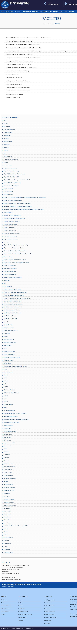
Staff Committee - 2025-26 (11, 330)
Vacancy (6, 529)
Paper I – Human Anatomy (11, 168)
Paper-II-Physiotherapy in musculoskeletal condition (18, 206)
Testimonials (7, 514)
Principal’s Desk (5, 608)
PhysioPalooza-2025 (9, 443)
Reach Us (71, 11)
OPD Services (7, 440)
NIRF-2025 (7, 458)
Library (6, 546)
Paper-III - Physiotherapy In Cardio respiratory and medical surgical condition (24, 209)
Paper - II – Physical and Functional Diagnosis (15, 292)
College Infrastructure (10, 431)
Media (11, 11)
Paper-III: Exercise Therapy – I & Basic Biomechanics (17, 180)
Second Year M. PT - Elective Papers (13, 301)
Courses (6, 150)
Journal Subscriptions (9, 466)
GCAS (5, 348)
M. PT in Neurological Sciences (12, 310)
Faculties (6, 540)
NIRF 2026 (6, 452)
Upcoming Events (8, 552)
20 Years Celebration (9, 410)
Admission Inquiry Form (10, 342)
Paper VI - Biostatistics (10, 230)
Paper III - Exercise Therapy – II (12, 221)
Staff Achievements (9, 327)
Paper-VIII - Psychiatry (10, 265)
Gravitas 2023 (7, 437)
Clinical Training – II (9, 194)
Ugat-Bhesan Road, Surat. (54, 4)
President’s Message (6, 605)
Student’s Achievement (50, 617)
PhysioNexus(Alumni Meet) (11, 416)
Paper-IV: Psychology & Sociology (12, 182)
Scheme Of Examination (10, 268)
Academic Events (8, 425)
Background (7, 126)
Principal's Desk (8, 132)
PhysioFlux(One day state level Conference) (15, 413)
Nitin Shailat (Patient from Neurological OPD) (16, 526)
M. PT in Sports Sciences (10, 316)
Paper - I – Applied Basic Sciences (12, 289)
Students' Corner (8, 484)
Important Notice (8, 404)
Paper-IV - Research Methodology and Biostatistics (17, 298)
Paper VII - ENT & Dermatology (12, 233)
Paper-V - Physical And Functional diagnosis (15, 259)
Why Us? (6, 532)
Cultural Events (8, 434)
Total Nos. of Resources (10, 478)
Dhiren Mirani (7, 520)
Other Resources (8, 475)
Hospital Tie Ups (8, 324)
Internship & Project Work (11, 159)
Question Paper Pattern (10, 274)
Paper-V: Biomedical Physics (11, 185)
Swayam (6, 395)
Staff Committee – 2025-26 (25, 614)
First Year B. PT (8, 165)
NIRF (66, 11)
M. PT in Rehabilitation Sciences (12, 313)
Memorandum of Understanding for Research (15, 366)
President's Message (9, 129)
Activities (6, 147)
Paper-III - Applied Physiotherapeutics (14, 295)
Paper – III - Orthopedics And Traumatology (15, 251)
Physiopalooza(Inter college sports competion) (16, 419)
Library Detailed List (9, 469)
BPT (5, 153)
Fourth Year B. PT (8, 191)
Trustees (6, 138)
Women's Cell (7, 511)
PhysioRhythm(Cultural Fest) (11, 422)
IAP (5, 384)
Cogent (6, 375)
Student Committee (9, 499)
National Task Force (9, 490)
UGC (5, 398)
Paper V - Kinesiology (9, 227)
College (6, 123)
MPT (5, 283)
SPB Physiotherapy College (16, 628)
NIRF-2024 (7, 455)
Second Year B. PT (8, 212)
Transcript (7, 280)
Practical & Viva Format (10, 271)
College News (7, 363)
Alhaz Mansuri (7, 517)
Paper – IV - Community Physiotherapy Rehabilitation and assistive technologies (25, 197)
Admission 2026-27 (58, 11)
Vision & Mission (8, 141)
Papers (6, 162)
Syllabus (6, 336)
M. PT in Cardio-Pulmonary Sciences (13, 304)
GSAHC (6, 381)
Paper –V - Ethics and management (13, 200)
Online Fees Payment (9, 390)
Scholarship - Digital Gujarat (11, 392)
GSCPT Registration (9, 354)
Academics (17, 11)
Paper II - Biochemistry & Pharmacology (14, 218)
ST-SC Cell (6, 496)
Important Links (47, 11)
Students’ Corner (26, 11)
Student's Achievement (10, 505)
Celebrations (7, 428)
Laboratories (7, 543)
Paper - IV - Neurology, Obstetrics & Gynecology (16, 245)
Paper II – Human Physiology (11, 171)
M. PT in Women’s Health (10, 319)
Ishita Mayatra (8, 523)
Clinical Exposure (8, 537)
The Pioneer (7, 135)
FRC (5, 378)
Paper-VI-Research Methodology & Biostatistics (16, 262)
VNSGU (6, 401)
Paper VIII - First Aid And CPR (11, 177)
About (7, 11)
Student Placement (9, 502)
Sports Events (7, 446)
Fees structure (8, 345)
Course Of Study (8, 156)
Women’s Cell (47, 620)
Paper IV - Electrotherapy (10, 224)
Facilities (6, 322)
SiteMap (6, 481)
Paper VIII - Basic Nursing (10, 236)
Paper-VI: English (8, 188)
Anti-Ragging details (9, 487)
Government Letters (9, 351)
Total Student (7, 508)
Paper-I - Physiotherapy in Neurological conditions (17, 203)
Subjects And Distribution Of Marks (13, 277)
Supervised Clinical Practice (11, 239)
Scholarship (7, 493)
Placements (7, 549)
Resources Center (37, 11)
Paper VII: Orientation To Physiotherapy (14, 174)
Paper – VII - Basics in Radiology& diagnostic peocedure (18, 253)
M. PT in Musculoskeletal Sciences (12, 307)
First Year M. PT (8, 286)
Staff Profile (7, 333)
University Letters (8, 360)
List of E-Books (8, 472)
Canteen (6, 534)
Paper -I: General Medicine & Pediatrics (14, 248)
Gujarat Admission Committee (12, 357)
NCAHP (6, 387)
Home (2, 11)
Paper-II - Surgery (8, 256)
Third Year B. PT (8, 242)
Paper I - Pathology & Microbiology (13, 215)
